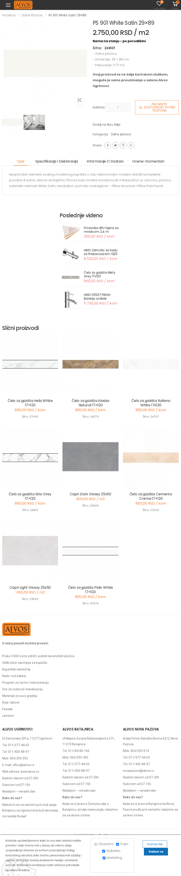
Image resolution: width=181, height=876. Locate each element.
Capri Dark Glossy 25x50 (90, 494)
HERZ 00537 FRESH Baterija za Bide (97, 297)
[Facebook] (107, 145)
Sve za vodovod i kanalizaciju (22, 689)
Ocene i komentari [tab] (148, 161)
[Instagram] (123, 145)
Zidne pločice (32, 15)
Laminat (8, 715)
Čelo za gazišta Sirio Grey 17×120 (30, 496)
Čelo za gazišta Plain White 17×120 (90, 589)
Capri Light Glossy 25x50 (30, 587)
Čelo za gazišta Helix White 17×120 (30, 403)
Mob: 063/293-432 (75, 757)
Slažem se (156, 851)
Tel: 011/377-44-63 (15, 745)
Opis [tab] (20, 161)
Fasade (7, 709)
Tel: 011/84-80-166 (75, 751)
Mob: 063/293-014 (136, 751)
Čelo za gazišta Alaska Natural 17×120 (90, 403)
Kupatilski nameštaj (16, 669)
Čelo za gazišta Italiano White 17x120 (150, 403)
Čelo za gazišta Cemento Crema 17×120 (151, 496)
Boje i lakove (10, 702)
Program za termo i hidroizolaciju (25, 682)
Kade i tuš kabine (14, 676)
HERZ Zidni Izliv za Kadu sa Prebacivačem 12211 (100, 252)
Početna (8, 15)
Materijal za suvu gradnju (20, 696)
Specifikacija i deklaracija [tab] (56, 161)
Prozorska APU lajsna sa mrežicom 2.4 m (101, 230)
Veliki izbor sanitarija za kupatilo (24, 662)
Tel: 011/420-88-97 (15, 751)
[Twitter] (115, 145)
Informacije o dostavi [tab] (105, 161)
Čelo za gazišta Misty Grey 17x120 (99, 274)
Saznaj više (154, 844)
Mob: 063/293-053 (15, 758)
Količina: (99, 107)
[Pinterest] (131, 145)
